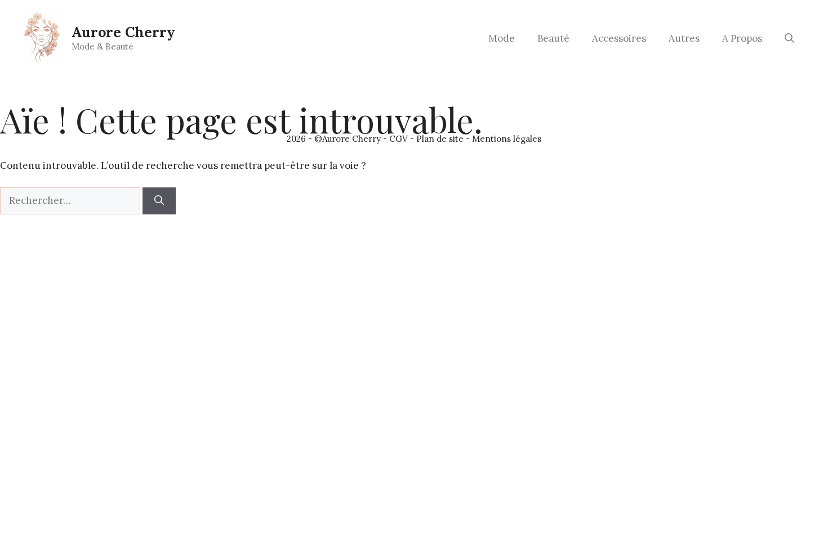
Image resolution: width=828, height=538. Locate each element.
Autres (684, 38)
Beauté (553, 38)
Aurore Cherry (123, 32)
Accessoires (619, 38)
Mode (501, 38)
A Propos (742, 38)
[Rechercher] (159, 200)
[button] (789, 38)
